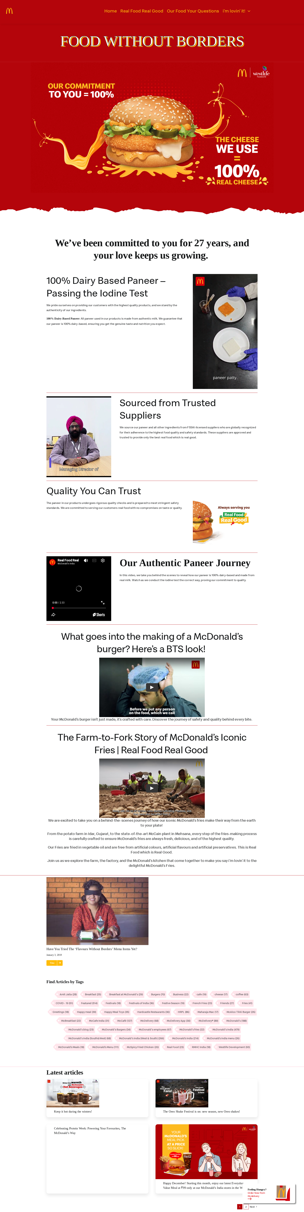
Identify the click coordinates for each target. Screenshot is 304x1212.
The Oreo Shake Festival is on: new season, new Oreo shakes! (201, 1111)
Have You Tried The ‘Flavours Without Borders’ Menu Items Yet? (91, 949)
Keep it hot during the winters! (73, 1111)
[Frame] (9, 9)
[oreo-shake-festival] (182, 1080)
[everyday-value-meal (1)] (207, 1125)
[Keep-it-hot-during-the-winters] (72, 1080)
